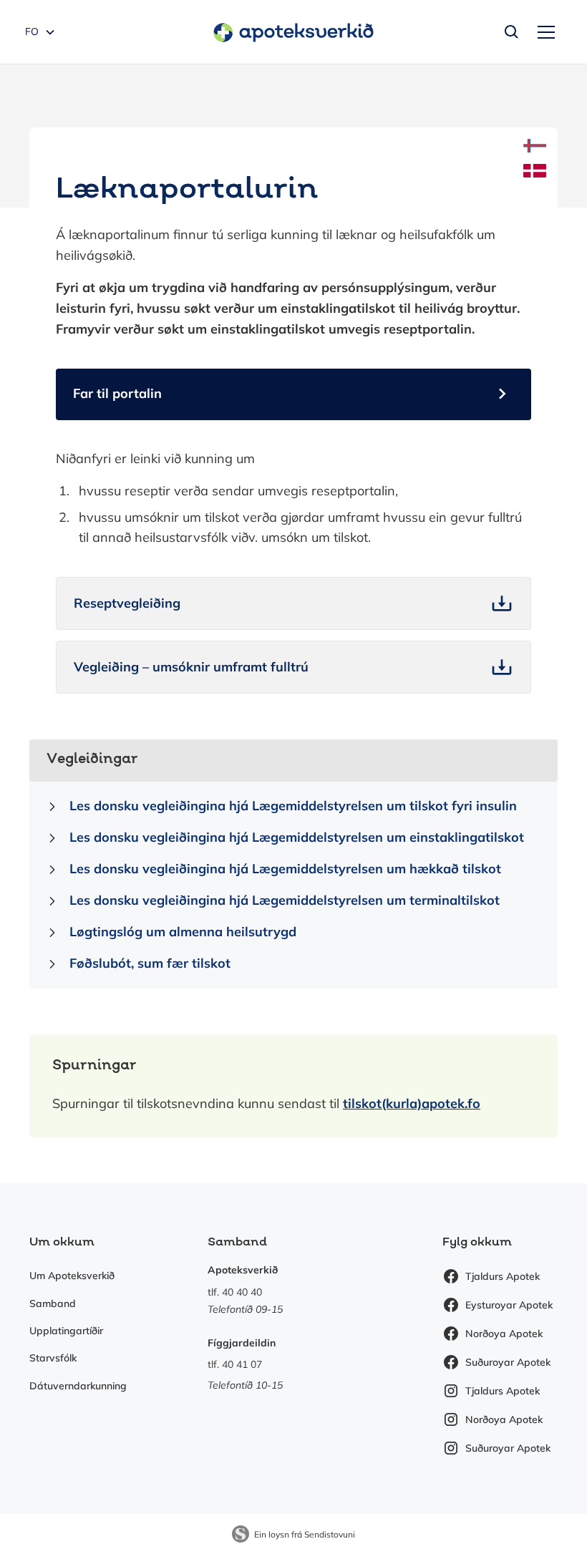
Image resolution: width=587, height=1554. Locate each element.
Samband (52, 1303)
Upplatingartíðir (66, 1330)
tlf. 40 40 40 (235, 1292)
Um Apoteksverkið (72, 1275)
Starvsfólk (53, 1357)
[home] (293, 31)
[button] (543, 32)
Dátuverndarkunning (78, 1385)
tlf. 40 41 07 (235, 1364)
